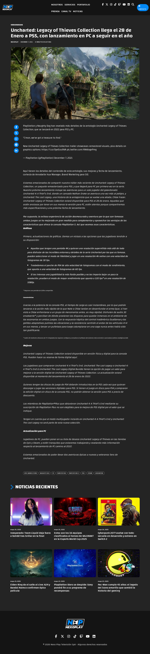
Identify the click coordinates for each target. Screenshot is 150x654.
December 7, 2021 (63, 158)
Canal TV (66, 11)
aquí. (74, 357)
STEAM (90, 473)
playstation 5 (74, 473)
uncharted (99, 473)
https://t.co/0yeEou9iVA (53, 149)
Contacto (142, 9)
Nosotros (57, 4)
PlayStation (61, 473)
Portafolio (83, 4)
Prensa (55, 11)
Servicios (70, 4)
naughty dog (44, 473)
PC (53, 473)
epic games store (30, 473)
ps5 (83, 473)
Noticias (78, 11)
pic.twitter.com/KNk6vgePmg (82, 149)
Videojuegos (17, 25)
